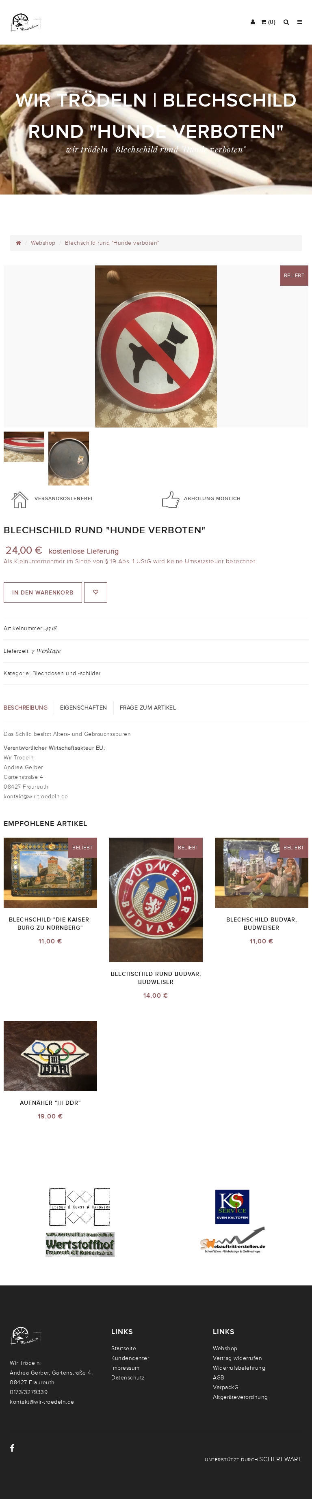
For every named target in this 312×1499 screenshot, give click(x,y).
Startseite (123, 1348)
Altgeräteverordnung (240, 1397)
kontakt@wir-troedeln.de (42, 1401)
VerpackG (225, 1387)
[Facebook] (12, 1448)
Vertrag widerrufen (237, 1358)
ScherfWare (280, 1459)
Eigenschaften (83, 707)
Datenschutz (128, 1377)
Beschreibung (26, 707)
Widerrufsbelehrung (239, 1367)
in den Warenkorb (43, 592)
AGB (219, 1377)
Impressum (125, 1367)
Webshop (43, 242)
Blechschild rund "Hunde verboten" (112, 242)
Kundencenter (130, 1358)
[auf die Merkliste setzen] (95, 592)
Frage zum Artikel (148, 707)
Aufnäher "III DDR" (50, 1102)
